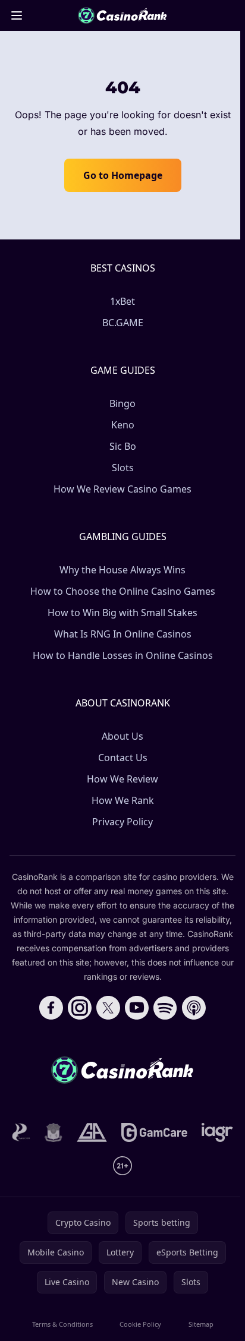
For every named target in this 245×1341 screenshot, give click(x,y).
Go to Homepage (122, 175)
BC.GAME (122, 322)
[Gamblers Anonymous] (92, 1132)
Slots (123, 467)
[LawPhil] (53, 1132)
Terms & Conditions (62, 1324)
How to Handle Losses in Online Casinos (123, 655)
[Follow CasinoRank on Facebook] (51, 1008)
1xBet (122, 301)
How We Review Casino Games (122, 489)
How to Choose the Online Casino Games (122, 591)
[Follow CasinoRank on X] (108, 1008)
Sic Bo (122, 446)
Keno (122, 424)
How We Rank (123, 800)
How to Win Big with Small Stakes (122, 612)
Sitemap (201, 1324)
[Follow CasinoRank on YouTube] (137, 1008)
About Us (122, 736)
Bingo (122, 403)
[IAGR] (217, 1132)
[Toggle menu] (17, 15)
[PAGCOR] (21, 1132)
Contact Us (122, 757)
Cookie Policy (140, 1324)
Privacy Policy (122, 821)
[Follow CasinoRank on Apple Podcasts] (194, 1008)
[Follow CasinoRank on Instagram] (80, 1008)
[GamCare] (154, 1132)
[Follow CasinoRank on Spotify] (165, 1008)
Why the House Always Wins (122, 569)
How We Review (122, 778)
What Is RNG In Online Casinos (122, 633)
